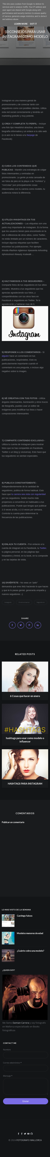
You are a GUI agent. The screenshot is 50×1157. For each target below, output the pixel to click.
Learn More (21, 23)
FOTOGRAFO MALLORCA (29, 1140)
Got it (33, 23)
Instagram (8, 602)
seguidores (41, 602)
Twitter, (43, 548)
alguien (5, 356)
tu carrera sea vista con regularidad (28, 494)
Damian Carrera (21, 1022)
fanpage (31, 135)
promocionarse (24, 602)
